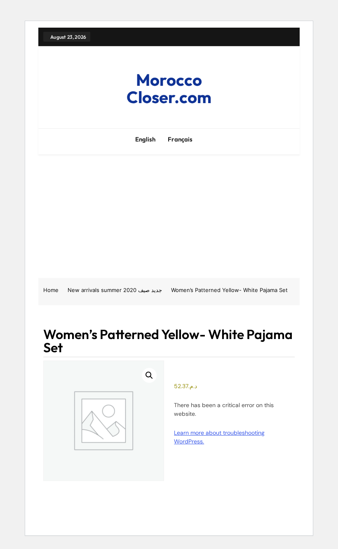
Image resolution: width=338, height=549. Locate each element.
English (145, 139)
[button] (149, 375)
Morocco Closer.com (169, 88)
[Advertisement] (169, 216)
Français (180, 139)
